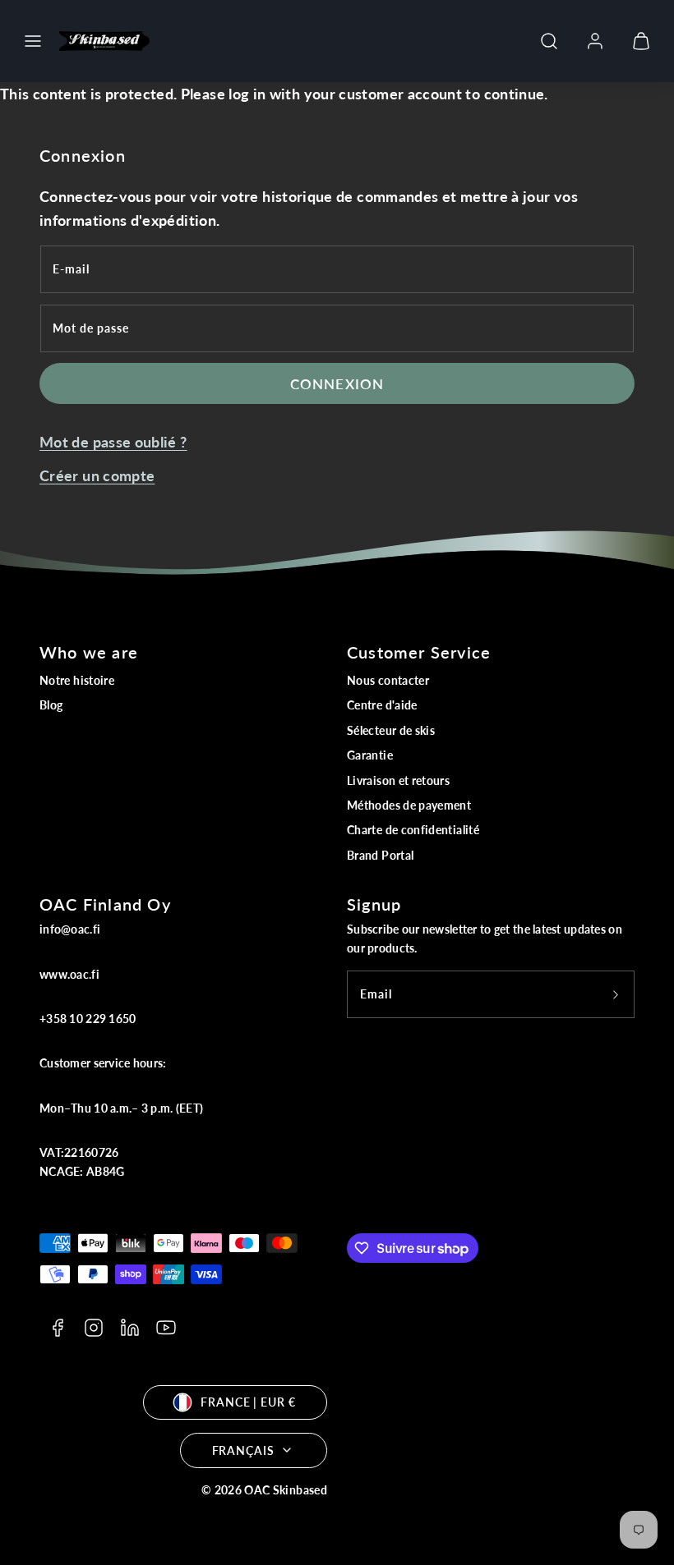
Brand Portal (380, 855)
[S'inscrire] (616, 994)
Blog (50, 705)
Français (243, 1450)
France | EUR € (248, 1402)
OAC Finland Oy (105, 904)
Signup (374, 904)
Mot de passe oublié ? (113, 442)
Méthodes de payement (409, 805)
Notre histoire (76, 680)
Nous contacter (388, 680)
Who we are (88, 652)
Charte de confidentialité (413, 830)
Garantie (370, 755)
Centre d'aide (382, 705)
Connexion (336, 383)
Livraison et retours (398, 780)
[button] (33, 41)
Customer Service (419, 652)
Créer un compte (97, 475)
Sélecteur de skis (391, 730)
